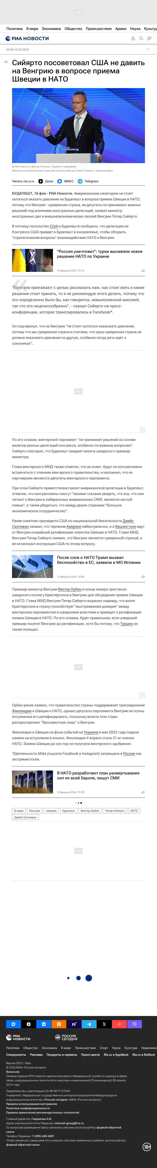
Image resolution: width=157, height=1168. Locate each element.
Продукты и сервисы (62, 1055)
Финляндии (21, 711)
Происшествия (85, 1048)
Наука (116, 1048)
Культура (130, 1048)
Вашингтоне (125, 526)
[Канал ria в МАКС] (13, 1024)
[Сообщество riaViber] (134, 1024)
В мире (19, 810)
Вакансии (12, 1071)
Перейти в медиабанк (64, 166)
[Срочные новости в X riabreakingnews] (119, 1024)
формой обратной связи (22, 1144)
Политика (12, 1048)
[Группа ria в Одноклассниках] (59, 1024)
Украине (91, 732)
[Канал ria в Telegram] (89, 1024)
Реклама (36, 1055)
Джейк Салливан (25, 817)
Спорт (104, 1048)
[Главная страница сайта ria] (26, 38)
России (129, 753)
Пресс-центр (90, 1055)
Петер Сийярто (115, 810)
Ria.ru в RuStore (143, 1055)
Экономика (49, 1048)
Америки (73, 526)
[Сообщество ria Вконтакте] (43, 1024)
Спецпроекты (16, 1055)
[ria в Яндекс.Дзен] (28, 1024)
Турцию (126, 623)
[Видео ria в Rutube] (74, 1024)
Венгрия (34, 810)
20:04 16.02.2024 (17, 49)
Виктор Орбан (70, 589)
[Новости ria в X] (104, 1024)
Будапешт (68, 810)
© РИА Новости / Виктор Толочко (31, 166)
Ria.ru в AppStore (116, 1055)
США (54, 226)
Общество (30, 1048)
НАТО (134, 810)
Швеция (51, 810)
